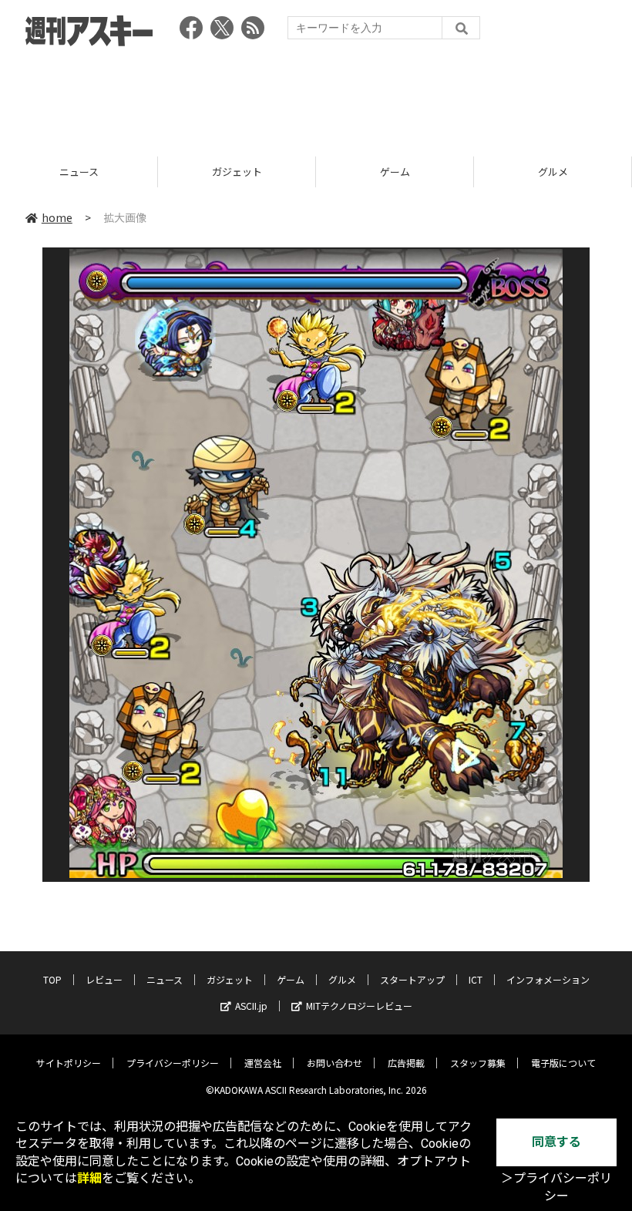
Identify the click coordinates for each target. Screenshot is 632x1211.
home (57, 217)
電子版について (563, 1062)
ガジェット (79, 171)
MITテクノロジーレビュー (359, 1005)
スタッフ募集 (478, 1062)
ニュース (164, 979)
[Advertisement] (316, 96)
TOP (52, 979)
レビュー (104, 979)
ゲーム (237, 171)
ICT (475, 979)
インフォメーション (548, 979)
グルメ (395, 171)
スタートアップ (553, 171)
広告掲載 (406, 1062)
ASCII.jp (251, 1005)
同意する (556, 1142)
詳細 (89, 1178)
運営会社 (262, 1062)
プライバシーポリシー (172, 1062)
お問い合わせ (334, 1062)
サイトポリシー (68, 1062)
